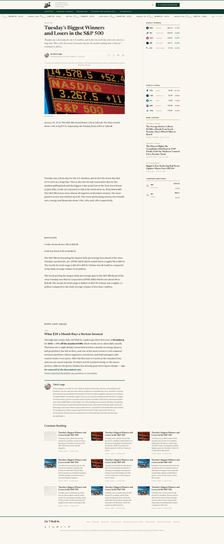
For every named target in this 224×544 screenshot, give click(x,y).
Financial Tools (116, 522)
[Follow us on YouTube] (57, 527)
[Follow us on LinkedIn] (53, 527)
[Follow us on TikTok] (65, 527)
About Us (96, 522)
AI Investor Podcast (169, 5)
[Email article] (118, 55)
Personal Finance (65, 11)
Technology (82, 11)
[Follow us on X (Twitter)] (49, 527)
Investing (48, 11)
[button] (152, 4)
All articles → (59, 416)
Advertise (176, 522)
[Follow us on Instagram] (61, 527)
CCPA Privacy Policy (164, 522)
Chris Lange (57, 54)
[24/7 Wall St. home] (47, 5)
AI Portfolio (125, 11)
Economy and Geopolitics (103, 11)
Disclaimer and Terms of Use (133, 522)
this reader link (62, 339)
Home (88, 522)
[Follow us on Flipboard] (69, 527)
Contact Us (105, 522)
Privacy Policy (150, 522)
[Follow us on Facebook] (45, 527)
